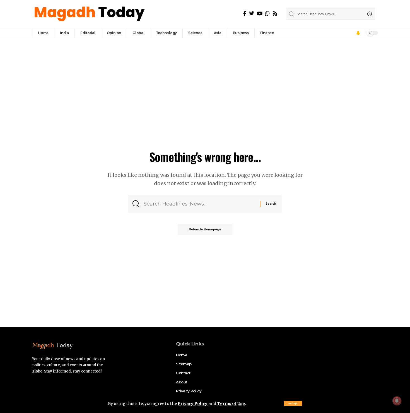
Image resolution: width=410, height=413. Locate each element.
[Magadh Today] (90, 14)
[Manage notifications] (396, 400)
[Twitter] (251, 13)
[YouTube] (259, 13)
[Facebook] (245, 13)
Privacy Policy (193, 403)
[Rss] (275, 13)
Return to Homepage (205, 229)
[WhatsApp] (267, 13)
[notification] (358, 33)
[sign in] (350, 33)
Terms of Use (231, 403)
